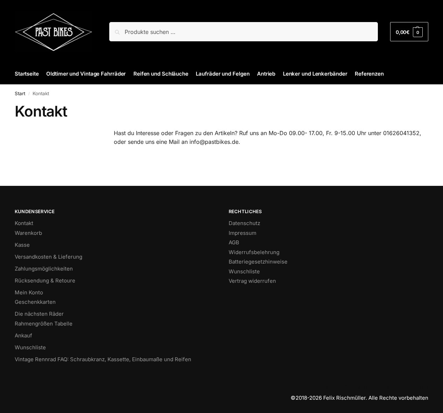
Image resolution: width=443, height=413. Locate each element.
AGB (234, 242)
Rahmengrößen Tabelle (43, 323)
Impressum (242, 233)
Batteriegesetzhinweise (258, 261)
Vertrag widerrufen (252, 281)
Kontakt (24, 223)
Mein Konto (29, 292)
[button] (409, 31)
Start (20, 93)
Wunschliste (30, 347)
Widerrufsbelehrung (254, 252)
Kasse (22, 244)
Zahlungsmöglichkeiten (44, 268)
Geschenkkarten (35, 302)
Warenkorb (28, 233)
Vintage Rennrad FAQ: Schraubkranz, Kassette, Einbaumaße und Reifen (103, 359)
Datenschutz (244, 223)
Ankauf (23, 335)
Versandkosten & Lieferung (48, 256)
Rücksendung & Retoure (45, 280)
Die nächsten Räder (39, 313)
